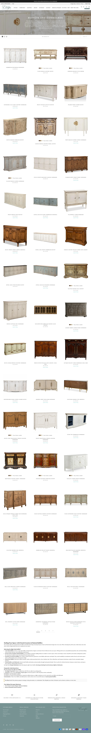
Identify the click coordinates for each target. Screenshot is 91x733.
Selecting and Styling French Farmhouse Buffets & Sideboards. (49, 665)
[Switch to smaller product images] (4, 36)
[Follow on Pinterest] (88, 3)
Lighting (29, 7)
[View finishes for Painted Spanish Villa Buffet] (76, 286)
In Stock (64, 7)
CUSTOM (48, 7)
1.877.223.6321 (7, 3)
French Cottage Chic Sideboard (15, 323)
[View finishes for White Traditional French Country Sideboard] (45, 435)
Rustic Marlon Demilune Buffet (15, 139)
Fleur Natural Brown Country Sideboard (45, 513)
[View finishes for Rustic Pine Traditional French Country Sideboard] (15, 435)
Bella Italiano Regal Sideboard (75, 586)
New (68, 7)
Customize (22, 716)
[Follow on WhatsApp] (89, 3)
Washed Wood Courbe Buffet (76, 104)
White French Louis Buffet (15, 214)
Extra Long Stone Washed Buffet (15, 284)
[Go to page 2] (53, 630)
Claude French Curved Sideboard (15, 181)
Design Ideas (73, 3)
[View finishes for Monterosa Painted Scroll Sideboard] (15, 475)
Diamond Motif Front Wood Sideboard (75, 177)
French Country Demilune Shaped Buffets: (14, 653)
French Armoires (17, 687)
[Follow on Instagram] (86, 3)
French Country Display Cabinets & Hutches (17, 685)
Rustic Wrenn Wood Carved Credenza (15, 249)
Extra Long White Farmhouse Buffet (45, 249)
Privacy (4, 716)
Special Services (23, 713)
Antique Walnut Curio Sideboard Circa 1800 (76, 362)
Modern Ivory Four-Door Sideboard (45, 399)
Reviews (78, 3)
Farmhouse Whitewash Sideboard (15, 67)
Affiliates (87, 8)
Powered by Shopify (19, 729)
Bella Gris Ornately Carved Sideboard (15, 586)
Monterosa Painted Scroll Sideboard (15, 478)
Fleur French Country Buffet (45, 71)
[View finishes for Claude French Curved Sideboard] (15, 178)
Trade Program (23, 711)
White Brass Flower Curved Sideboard (75, 139)
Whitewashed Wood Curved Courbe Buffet (15, 399)
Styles (15, 7)
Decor (35, 7)
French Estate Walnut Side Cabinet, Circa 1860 (45, 363)
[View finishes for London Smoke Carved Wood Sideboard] (76, 325)
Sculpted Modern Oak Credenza (15, 550)
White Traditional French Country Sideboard (45, 439)
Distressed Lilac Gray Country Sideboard (15, 104)
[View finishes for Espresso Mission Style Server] (76, 68)
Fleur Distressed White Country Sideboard (45, 586)
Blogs (37, 716)
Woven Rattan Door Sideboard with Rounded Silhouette (76, 622)
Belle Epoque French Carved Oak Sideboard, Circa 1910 (15, 514)
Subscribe (57, 720)
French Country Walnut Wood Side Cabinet (76, 249)
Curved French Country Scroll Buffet (45, 143)
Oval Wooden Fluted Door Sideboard (15, 621)
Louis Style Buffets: (9, 650)
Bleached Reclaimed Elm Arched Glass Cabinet (45, 324)
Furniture (22, 7)
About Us (38, 709)
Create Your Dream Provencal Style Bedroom (45, 1)
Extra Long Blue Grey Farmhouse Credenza (45, 214)
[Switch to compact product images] (6, 36)
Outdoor (41, 7)
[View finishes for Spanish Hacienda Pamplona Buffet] (45, 475)
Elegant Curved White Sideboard (76, 478)
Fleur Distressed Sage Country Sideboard (76, 513)
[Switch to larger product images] (2, 36)
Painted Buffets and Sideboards (12, 662)
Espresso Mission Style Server (76, 71)
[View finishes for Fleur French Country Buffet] (45, 68)
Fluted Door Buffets (9, 659)
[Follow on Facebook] (85, 3)
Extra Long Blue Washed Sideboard (45, 284)
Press (82, 3)
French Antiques (56, 7)
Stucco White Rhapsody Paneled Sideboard (45, 177)
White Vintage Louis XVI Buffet (45, 104)
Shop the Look (74, 7)
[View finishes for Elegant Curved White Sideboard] (76, 475)
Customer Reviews (40, 713)
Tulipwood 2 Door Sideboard (76, 214)
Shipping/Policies (6, 713)
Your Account (5, 709)
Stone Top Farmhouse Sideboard (75, 434)
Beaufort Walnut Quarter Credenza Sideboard (76, 551)
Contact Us (5, 711)
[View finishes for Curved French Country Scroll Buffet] (45, 141)
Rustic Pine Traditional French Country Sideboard (15, 439)
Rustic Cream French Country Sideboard (15, 362)
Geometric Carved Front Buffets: (12, 656)
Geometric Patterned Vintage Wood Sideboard (45, 622)
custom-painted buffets (51, 676)
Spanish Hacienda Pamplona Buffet (45, 478)
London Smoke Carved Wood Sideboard (75, 327)
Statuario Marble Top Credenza (75, 399)
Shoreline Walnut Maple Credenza (45, 550)
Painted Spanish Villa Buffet (76, 288)
